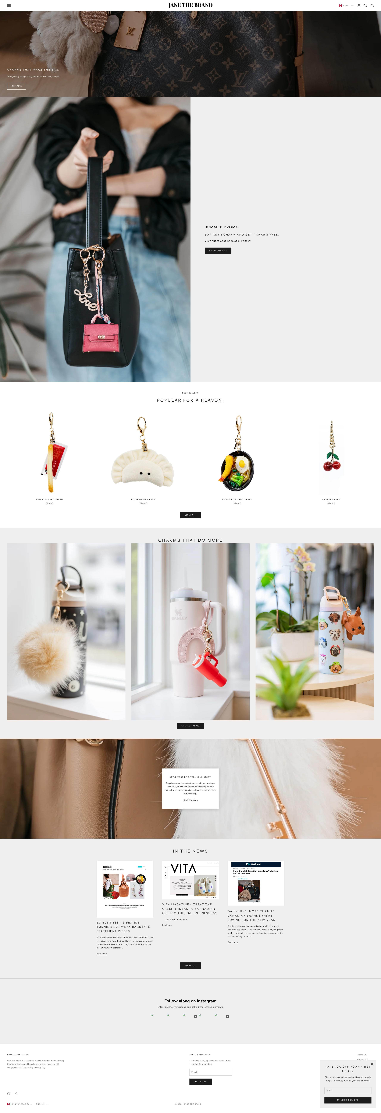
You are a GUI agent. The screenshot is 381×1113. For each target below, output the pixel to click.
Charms (16, 86)
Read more (102, 953)
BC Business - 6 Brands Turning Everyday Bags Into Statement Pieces (124, 927)
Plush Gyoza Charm (143, 499)
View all (190, 515)
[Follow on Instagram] (8, 1093)
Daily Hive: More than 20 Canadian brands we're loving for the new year (252, 916)
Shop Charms (218, 250)
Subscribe (201, 1081)
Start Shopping (191, 800)
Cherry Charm (331, 499)
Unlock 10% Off (348, 1100)
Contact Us (362, 1059)
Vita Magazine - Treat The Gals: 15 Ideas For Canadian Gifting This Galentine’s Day (189, 909)
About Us (361, 1054)
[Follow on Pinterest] (16, 1093)
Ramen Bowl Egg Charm (237, 499)
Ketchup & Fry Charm (49, 499)
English (40, 1104)
